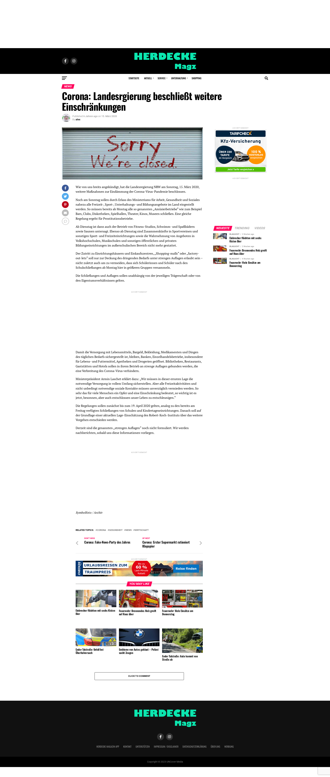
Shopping (196, 78)
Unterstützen (143, 746)
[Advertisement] (165, 24)
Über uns (215, 746)
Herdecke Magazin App (107, 746)
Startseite (134, 78)
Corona (101, 530)
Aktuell (148, 78)
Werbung (229, 746)
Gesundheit (116, 530)
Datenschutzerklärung (195, 746)
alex (78, 119)
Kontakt (127, 746)
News (129, 530)
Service (162, 78)
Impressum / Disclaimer (166, 746)
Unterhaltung (178, 78)
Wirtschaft (142, 530)
